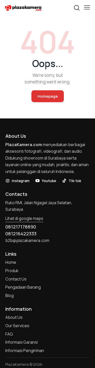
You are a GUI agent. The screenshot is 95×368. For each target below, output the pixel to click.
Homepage (47, 96)
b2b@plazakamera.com (27, 240)
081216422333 (20, 233)
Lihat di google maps (24, 218)
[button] (87, 7)
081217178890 (20, 226)
